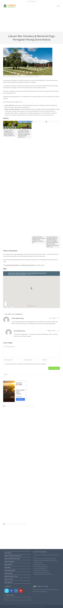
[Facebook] (11, 591)
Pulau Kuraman (8, 564)
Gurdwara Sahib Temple (28, 265)
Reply (58, 318)
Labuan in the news (42, 586)
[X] (7, 591)
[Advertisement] (31, 20)
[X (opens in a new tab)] (28, 1)
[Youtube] (21, 591)
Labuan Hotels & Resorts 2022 (12, 558)
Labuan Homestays (9, 561)
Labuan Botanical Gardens (12, 265)
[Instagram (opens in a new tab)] (32, 1)
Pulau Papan (7, 567)
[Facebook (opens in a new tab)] (30, 1)
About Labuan (8, 553)
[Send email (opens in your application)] (35, 1)
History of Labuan (8, 579)
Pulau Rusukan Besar (9, 570)
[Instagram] (16, 591)
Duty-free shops (8, 573)
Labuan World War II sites (11, 576)
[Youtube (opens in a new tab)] (34, 1)
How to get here (8, 582)
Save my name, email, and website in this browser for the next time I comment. (25, 364)
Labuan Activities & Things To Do (12, 555)
